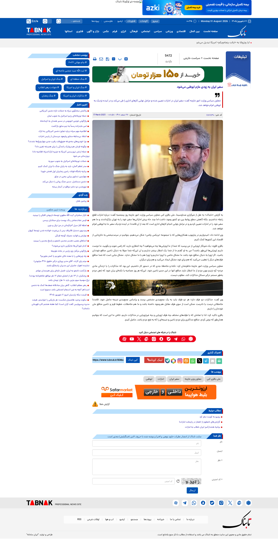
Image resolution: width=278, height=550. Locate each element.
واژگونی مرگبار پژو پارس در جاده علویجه (69, 251)
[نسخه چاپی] (219, 361)
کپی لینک (133, 360)
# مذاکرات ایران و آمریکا (75, 96)
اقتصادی (181, 32)
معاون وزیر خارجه (193, 379)
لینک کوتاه (156, 359)
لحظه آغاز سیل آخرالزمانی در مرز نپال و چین (67, 225)
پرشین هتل (81, 201)
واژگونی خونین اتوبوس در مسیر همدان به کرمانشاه (63, 121)
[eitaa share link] (186, 361)
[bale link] (168, 338)
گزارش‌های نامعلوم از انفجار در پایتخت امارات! (199, 422)
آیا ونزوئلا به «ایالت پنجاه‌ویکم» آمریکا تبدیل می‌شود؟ (221, 43)
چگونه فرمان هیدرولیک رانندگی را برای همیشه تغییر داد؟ (61, 147)
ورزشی (169, 32)
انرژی (123, 32)
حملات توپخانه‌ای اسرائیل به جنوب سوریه (67, 161)
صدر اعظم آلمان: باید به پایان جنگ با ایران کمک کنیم (62, 166)
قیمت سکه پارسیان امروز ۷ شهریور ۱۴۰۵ (68, 295)
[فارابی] (157, 74)
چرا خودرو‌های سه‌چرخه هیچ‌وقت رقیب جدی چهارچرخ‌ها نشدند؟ (57, 141)
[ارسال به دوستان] (212, 361)
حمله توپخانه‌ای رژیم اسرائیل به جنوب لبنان (67, 116)
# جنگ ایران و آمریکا (77, 87)
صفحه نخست (210, 32)
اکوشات (144, 21)
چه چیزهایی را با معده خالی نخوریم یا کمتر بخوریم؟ (63, 256)
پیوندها (95, 21)
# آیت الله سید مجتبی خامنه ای (71, 71)
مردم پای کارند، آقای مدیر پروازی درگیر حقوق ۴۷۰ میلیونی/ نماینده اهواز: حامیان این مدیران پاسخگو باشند (61, 264)
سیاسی (158, 32)
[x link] (139, 338)
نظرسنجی (108, 21)
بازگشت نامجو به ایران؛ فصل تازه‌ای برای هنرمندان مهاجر (61, 271)
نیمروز (155, 21)
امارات (161, 379)
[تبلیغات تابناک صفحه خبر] (238, 70)
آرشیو (120, 21)
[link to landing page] (238, 31)
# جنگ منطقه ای (78, 79)
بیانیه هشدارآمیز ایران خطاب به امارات (202, 427)
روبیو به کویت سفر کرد (210, 417)
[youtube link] (131, 338)
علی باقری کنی (214, 379)
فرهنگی (133, 32)
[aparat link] (124, 338)
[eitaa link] (146, 338)
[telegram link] (176, 338)
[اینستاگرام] (179, 360)
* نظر (220, 460)
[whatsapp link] (183, 338)
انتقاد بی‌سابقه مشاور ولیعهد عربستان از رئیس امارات (62, 136)
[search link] (58, 21)
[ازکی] (197, 7)
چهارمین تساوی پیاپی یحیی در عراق (70, 176)
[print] (94, 59)
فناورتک (131, 21)
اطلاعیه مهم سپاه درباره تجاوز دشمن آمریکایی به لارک (63, 131)
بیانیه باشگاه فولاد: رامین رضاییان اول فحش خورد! (64, 171)
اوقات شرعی (93, 519)
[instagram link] (153, 338)
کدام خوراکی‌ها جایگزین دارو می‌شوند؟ (69, 246)
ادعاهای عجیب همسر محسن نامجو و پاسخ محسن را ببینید (60, 241)
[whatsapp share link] (193, 361)
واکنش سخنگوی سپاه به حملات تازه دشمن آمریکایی (63, 111)
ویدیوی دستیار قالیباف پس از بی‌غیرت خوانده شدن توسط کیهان (57, 230)
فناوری (79, 32)
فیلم (115, 32)
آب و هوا (109, 519)
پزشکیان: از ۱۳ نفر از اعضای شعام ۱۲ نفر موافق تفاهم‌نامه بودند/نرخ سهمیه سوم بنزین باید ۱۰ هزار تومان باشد (59, 278)
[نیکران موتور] (157, 288)
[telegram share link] (206, 361)
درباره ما (190, 519)
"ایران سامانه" (32, 535)
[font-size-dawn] (113, 59)
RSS (79, 519)
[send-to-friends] (101, 59)
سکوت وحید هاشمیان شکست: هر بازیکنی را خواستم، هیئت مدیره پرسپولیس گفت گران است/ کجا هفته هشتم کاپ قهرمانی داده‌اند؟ (60, 304)
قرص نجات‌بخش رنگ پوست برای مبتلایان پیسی (65, 220)
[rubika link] (190, 338)
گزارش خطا (104, 404)
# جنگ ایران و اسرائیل (52, 79)
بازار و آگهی (93, 32)
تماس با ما (175, 519)
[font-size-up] (126, 59)
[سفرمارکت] (157, 392)
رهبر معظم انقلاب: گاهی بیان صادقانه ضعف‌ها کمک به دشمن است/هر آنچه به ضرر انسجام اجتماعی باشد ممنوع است (60, 288)
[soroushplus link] (161, 338)
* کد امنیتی (217, 479)
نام (221, 442)
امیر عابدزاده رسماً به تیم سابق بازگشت (69, 126)
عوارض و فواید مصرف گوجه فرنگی (71, 236)
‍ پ (119, 59)
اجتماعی (145, 32)
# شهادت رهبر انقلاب (48, 87)
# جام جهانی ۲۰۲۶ (77, 62)
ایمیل (219, 451)
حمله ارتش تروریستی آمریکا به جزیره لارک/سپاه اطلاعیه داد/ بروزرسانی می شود (60, 154)
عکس (106, 32)
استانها (68, 32)
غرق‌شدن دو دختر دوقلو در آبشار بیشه (69, 187)
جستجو (134, 519)
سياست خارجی (191, 58)
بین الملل (194, 32)
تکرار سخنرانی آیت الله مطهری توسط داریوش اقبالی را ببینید (60, 215)
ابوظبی (149, 379)
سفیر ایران (174, 379)
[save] (107, 59)
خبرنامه (160, 519)
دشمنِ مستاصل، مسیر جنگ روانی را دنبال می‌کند (64, 182)
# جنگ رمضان (48, 96)
